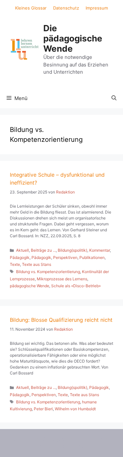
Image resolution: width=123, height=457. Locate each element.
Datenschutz (66, 8)
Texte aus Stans (36, 264)
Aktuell (22, 250)
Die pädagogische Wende (72, 38)
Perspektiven (65, 257)
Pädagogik (20, 257)
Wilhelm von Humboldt (75, 408)
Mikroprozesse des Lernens (62, 278)
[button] (114, 98)
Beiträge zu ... (43, 250)
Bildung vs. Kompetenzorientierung (48, 271)
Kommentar (99, 250)
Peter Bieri (43, 408)
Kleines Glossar (31, 8)
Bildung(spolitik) (72, 250)
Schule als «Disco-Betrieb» (76, 285)
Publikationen (92, 257)
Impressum (97, 8)
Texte (15, 264)
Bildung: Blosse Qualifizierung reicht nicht (61, 320)
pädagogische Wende (29, 285)
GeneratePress (65, 446)
